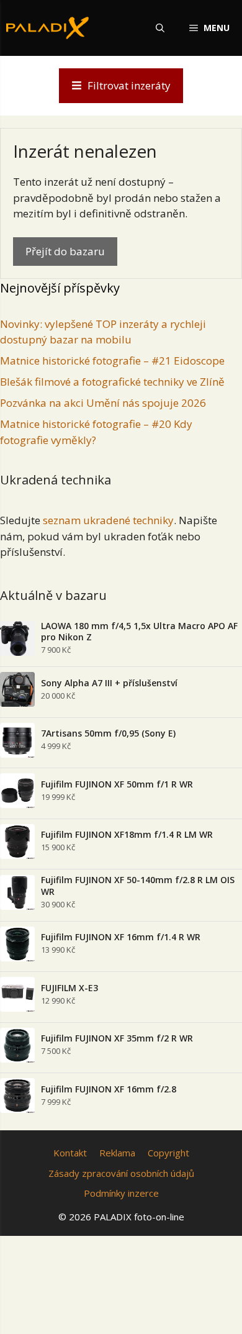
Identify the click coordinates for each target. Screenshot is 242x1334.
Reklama (117, 1152)
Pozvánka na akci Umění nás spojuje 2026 (103, 403)
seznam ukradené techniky (108, 520)
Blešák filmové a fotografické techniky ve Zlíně (112, 381)
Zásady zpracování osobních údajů (121, 1173)
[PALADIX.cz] (47, 28)
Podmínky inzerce (121, 1193)
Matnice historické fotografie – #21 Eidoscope (112, 360)
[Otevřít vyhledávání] (160, 28)
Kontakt (70, 1152)
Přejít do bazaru (65, 251)
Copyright (168, 1152)
